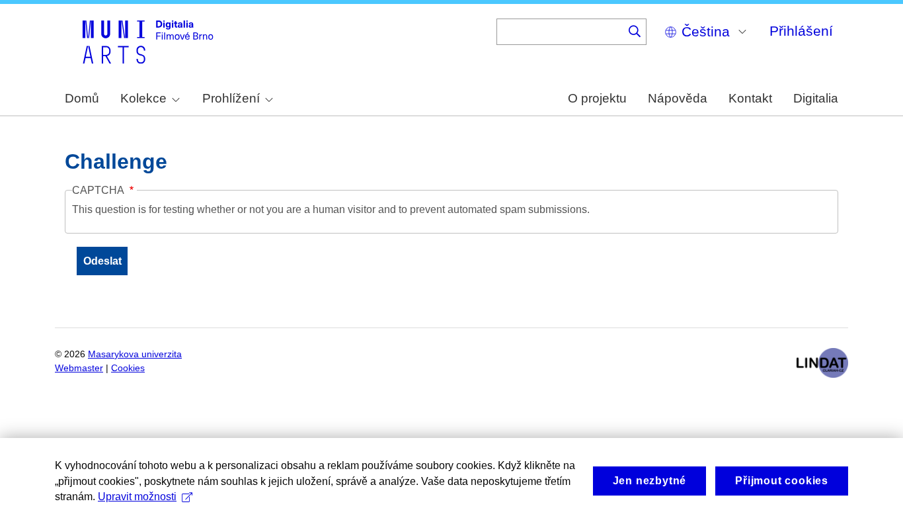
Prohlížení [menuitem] (231, 98)
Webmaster (79, 368)
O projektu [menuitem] (597, 98)
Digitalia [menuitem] (815, 98)
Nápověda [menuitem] (677, 98)
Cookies (128, 368)
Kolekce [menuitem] (143, 98)
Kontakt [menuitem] (750, 98)
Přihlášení (801, 30)
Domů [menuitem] (82, 98)
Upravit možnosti (137, 496)
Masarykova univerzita (135, 354)
